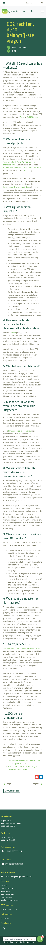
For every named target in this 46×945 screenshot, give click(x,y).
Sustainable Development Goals (16, 187)
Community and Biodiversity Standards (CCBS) (22, 167)
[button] (4, 3)
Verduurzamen (7, 894)
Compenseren (7, 897)
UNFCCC (26, 170)
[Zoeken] (42, 3)
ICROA (13, 332)
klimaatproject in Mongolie (19, 431)
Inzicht (4, 885)
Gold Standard (33, 117)
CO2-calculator (7, 888)
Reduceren (5, 891)
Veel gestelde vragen (10, 900)
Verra (22, 117)
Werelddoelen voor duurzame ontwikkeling (21, 648)
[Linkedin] (3, 928)
